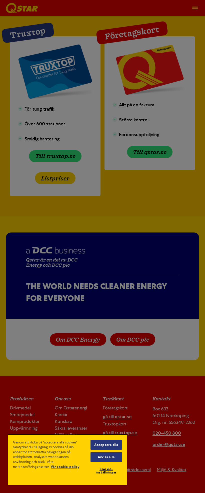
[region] (67, 459)
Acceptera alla (106, 445)
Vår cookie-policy (65, 467)
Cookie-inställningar (106, 470)
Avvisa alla (106, 457)
